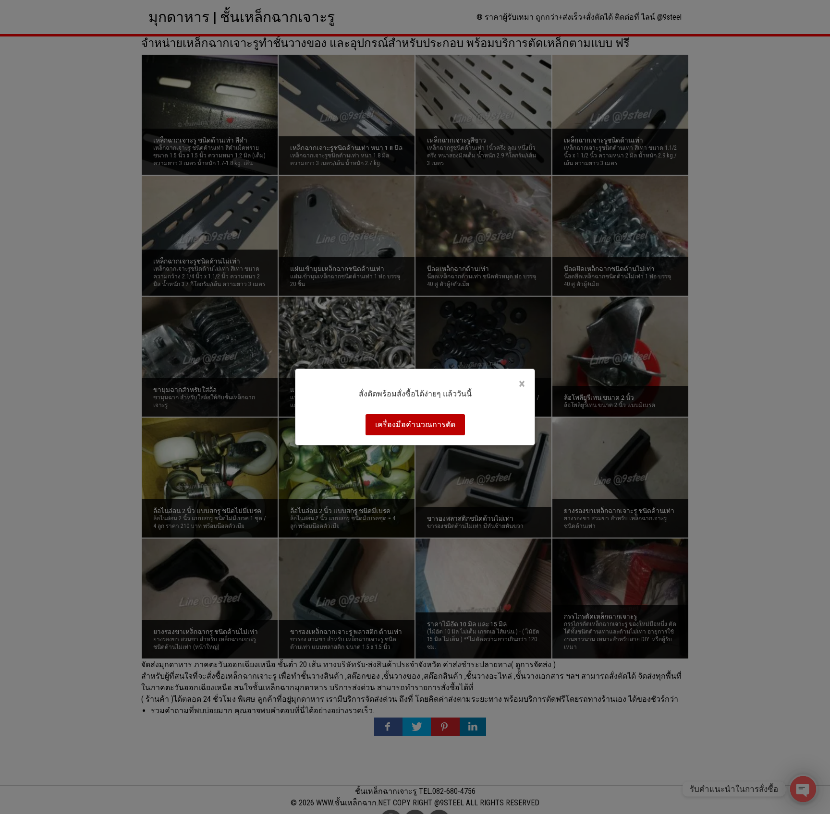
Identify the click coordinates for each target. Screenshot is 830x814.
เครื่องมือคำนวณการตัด (415, 424)
